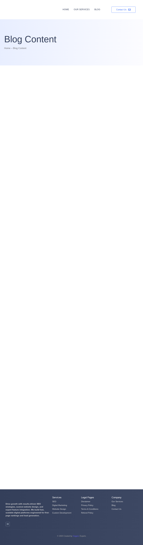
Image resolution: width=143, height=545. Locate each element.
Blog (97, 9)
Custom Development (61, 513)
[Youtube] (8, 524)
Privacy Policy (87, 505)
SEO (54, 501)
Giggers (76, 536)
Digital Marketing (59, 505)
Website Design (59, 509)
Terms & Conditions (89, 509)
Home (66, 9)
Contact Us (116, 509)
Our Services (82, 9)
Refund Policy (87, 513)
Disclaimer (85, 501)
